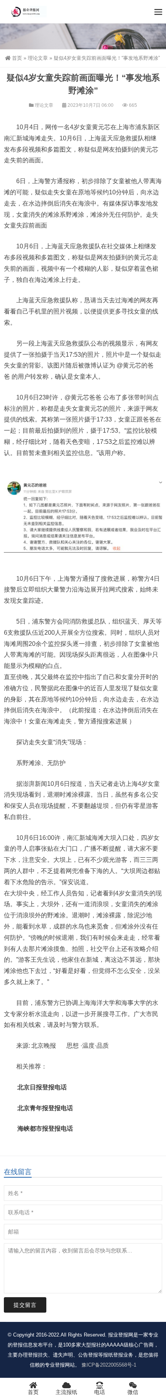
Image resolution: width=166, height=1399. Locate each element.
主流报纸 (66, 1392)
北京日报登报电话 (42, 1087)
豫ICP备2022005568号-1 (108, 1365)
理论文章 (38, 58)
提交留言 (25, 1305)
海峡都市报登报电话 (45, 1128)
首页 (17, 58)
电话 (99, 1392)
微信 (132, 1392)
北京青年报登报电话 (45, 1108)
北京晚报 (43, 1045)
